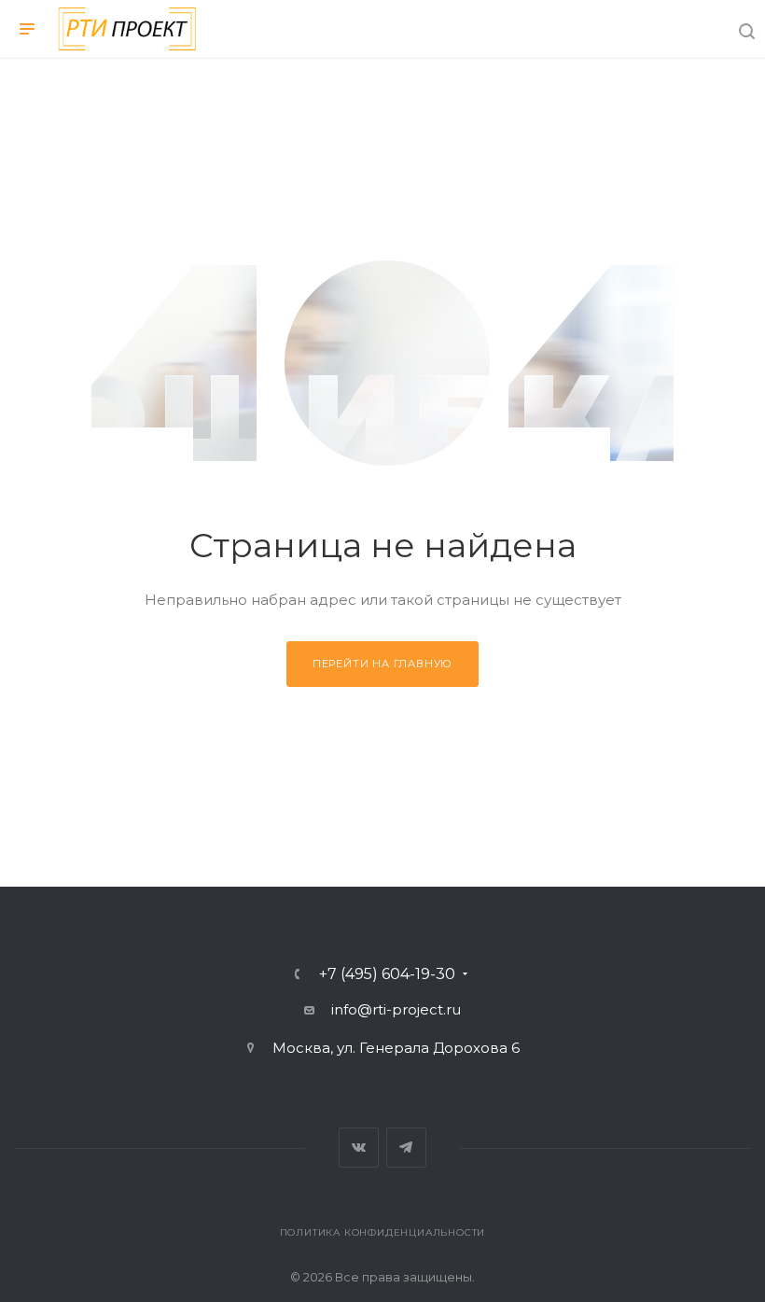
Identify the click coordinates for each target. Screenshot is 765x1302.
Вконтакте (359, 1147)
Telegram (406, 1147)
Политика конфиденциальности (383, 1232)
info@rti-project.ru (396, 1009)
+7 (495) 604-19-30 (387, 974)
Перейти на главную (382, 663)
